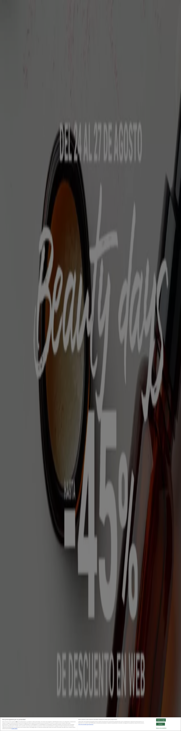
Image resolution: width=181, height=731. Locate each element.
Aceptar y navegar (161, 720)
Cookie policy (14, 728)
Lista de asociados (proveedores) (85, 724)
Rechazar (160, 724)
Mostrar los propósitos (161, 728)
